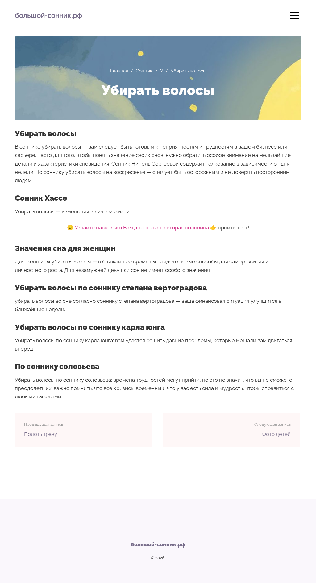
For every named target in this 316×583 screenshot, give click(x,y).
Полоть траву (40, 434)
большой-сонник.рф (48, 15)
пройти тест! (233, 227)
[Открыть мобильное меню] (294, 18)
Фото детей (276, 434)
